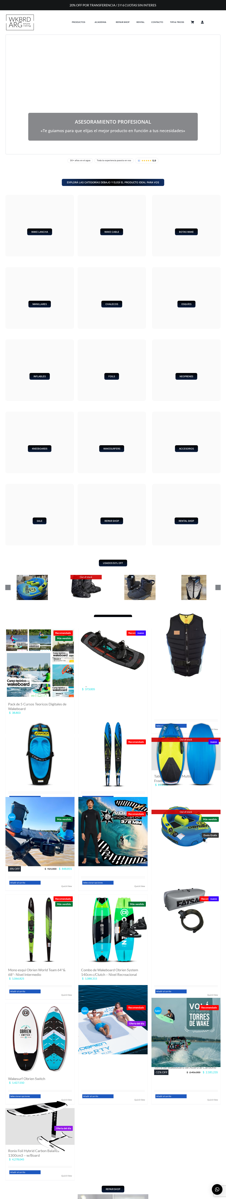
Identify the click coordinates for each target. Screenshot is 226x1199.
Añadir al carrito (17, 882)
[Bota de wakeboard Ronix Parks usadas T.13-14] (140, 576)
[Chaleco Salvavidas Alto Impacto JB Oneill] (186, 645)
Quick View (66, 886)
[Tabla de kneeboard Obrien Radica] (40, 754)
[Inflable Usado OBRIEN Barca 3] (32, 576)
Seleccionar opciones (93, 882)
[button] (217, 22)
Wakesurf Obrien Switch (26, 1078)
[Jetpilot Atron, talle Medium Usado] (193, 576)
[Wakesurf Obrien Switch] (40, 1038)
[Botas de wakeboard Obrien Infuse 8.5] (86, 576)
